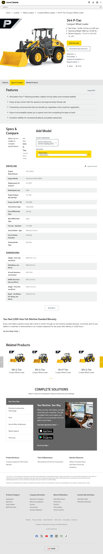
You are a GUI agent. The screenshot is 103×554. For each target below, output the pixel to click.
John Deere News (59, 499)
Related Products (32, 82)
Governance (34, 507)
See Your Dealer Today (10, 331)
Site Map (28, 520)
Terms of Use (57, 520)
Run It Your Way (42, 445)
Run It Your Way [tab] (14, 401)
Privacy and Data (37, 520)
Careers (32, 504)
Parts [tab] (10, 417)
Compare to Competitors (74, 59)
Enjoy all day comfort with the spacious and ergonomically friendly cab (38, 102)
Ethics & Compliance (36, 502)
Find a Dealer (71, 57)
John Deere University (76, 464)
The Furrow (57, 502)
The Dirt (56, 504)
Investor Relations (36, 510)
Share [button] (71, 66)
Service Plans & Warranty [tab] (17, 424)
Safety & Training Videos (77, 462)
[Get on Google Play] (46, 437)
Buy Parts (9, 502)
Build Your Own (74, 43)
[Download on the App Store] (46, 430)
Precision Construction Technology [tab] (16, 409)
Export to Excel (92, 166)
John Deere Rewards (84, 502)
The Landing (58, 507)
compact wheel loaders (46, 13)
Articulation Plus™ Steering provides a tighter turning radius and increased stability (43, 97)
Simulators (73, 467)
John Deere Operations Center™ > (47, 425)
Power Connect (59, 510)
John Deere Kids (82, 499)
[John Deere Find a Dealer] (89, 2)
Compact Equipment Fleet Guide (17, 462)
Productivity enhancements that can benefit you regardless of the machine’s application (44, 107)
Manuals (9, 464)
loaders (16, 13)
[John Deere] (11, 2)
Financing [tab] (12, 438)
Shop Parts (70, 54)
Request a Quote (72, 62)
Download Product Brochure (78, 49)
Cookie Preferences (51, 529)
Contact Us (74, 520)
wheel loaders (28, 13)
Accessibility (66, 520)
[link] (97, 2)
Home (8, 13)
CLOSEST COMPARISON (42, 138)
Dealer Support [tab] (14, 431)
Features (5, 82)
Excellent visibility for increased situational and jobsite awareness (36, 118)
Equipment (9, 499)
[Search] (100, 7)
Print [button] (79, 66)
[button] (37, 536)
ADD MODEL (39, 149)
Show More (51, 308)
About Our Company (36, 499)
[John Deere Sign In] (93, 2)
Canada (52, 548)
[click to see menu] (100, 2)
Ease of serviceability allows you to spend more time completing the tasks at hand (42, 112)
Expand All (91, 90)
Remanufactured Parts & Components (50, 462)
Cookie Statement (48, 520)
